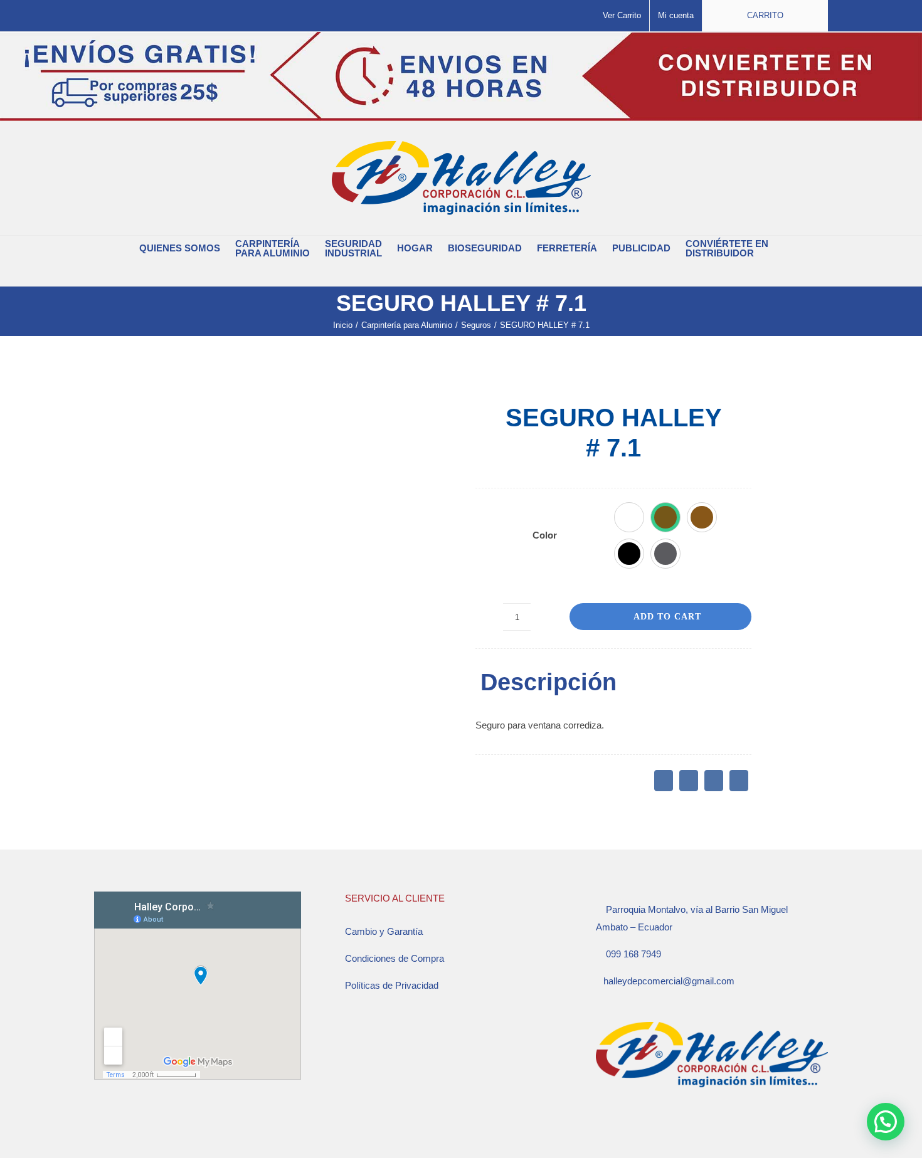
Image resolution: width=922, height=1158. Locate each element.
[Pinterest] (713, 780)
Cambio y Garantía (384, 931)
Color (545, 535)
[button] (453, 273)
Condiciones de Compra (394, 958)
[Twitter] (688, 780)
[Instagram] (616, 1129)
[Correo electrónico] (738, 780)
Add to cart (667, 616)
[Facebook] (663, 780)
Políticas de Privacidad (391, 985)
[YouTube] (633, 1129)
